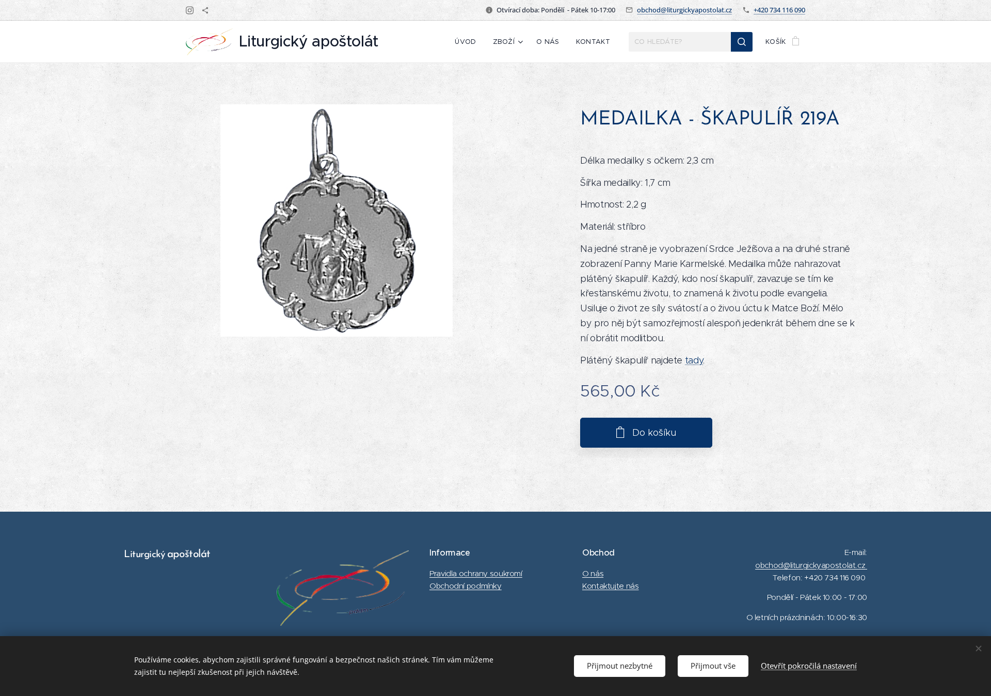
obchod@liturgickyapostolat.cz (684, 9)
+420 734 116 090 (779, 9)
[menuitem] (468, 42)
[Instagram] (189, 10)
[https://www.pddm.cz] (205, 10)
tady (694, 360)
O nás (592, 573)
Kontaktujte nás (610, 586)
